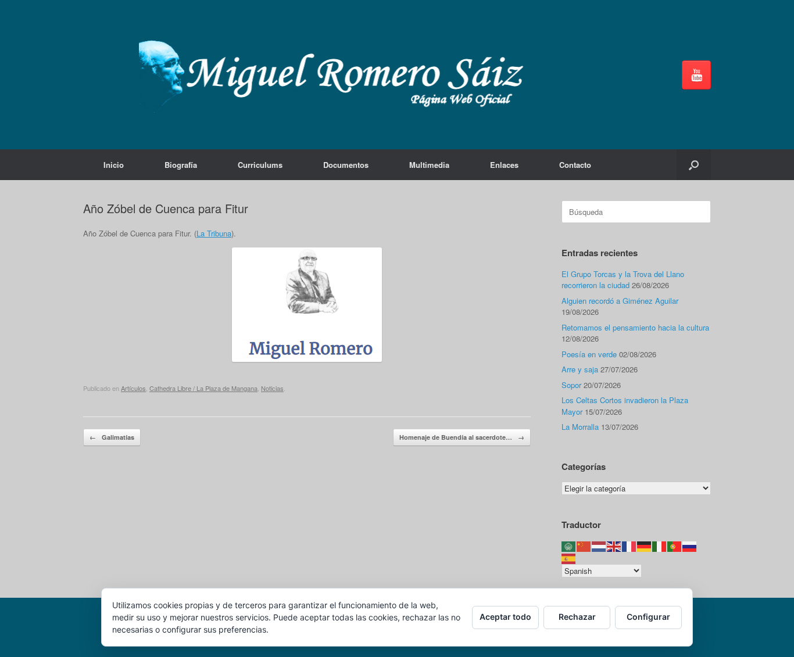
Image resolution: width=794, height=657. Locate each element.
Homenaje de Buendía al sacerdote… (461, 437)
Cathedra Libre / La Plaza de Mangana (203, 388)
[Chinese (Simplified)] (584, 545)
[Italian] (659, 545)
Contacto (575, 164)
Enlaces (504, 164)
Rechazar (577, 617)
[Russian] (690, 545)
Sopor (571, 384)
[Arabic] (569, 545)
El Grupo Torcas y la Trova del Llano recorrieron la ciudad (622, 279)
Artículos (133, 388)
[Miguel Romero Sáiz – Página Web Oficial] (336, 74)
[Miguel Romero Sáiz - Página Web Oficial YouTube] (696, 74)
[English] (614, 545)
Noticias (272, 388)
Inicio (113, 164)
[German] (644, 545)
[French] (629, 545)
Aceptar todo (505, 617)
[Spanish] (569, 557)
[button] (694, 164)
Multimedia (429, 164)
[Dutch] (599, 545)
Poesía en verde (589, 354)
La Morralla (580, 426)
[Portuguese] (674, 545)
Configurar (648, 617)
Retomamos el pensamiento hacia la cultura (635, 327)
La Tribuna (213, 233)
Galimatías (112, 437)
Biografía (180, 164)
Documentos (346, 164)
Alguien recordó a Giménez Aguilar (619, 300)
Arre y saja (579, 369)
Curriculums (260, 164)
